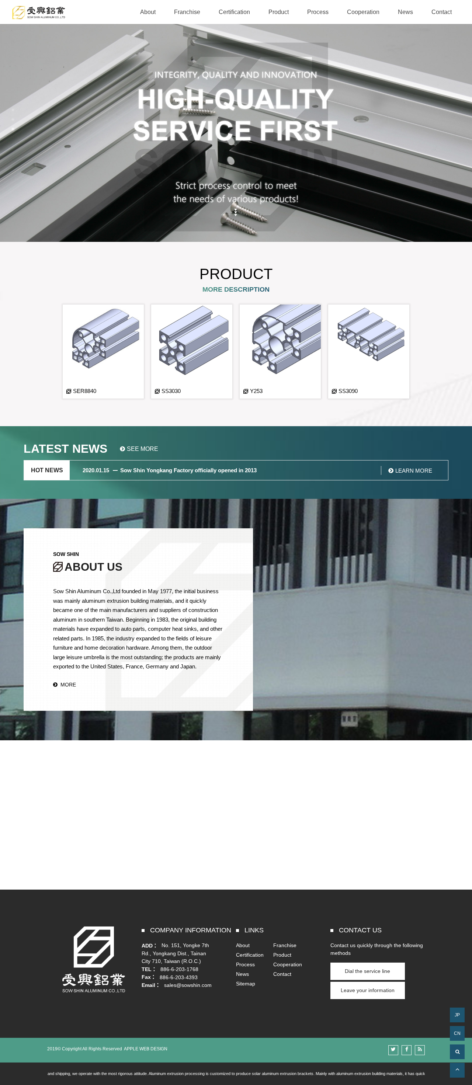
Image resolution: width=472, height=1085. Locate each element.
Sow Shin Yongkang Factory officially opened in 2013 (188, 470)
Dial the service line (367, 971)
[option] (103, 351)
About (243, 945)
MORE (68, 685)
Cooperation (287, 964)
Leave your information (368, 990)
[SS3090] (368, 352)
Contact (282, 974)
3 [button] (13, 129)
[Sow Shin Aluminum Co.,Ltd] (38, 13)
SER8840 (84, 391)
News (242, 974)
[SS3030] (191, 352)
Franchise (284, 945)
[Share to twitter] (393, 1050)
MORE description (236, 289)
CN (457, 1033)
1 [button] (13, 110)
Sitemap (245, 984)
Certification (250, 955)
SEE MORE (142, 449)
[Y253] (280, 352)
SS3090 (348, 391)
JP (457, 1015)
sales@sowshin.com (188, 985)
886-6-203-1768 (179, 969)
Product (282, 955)
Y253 (256, 391)
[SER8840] (103, 352)
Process (245, 964)
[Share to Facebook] (407, 1050)
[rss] (420, 1050)
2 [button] (13, 119)
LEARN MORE (413, 470)
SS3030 (171, 391)
